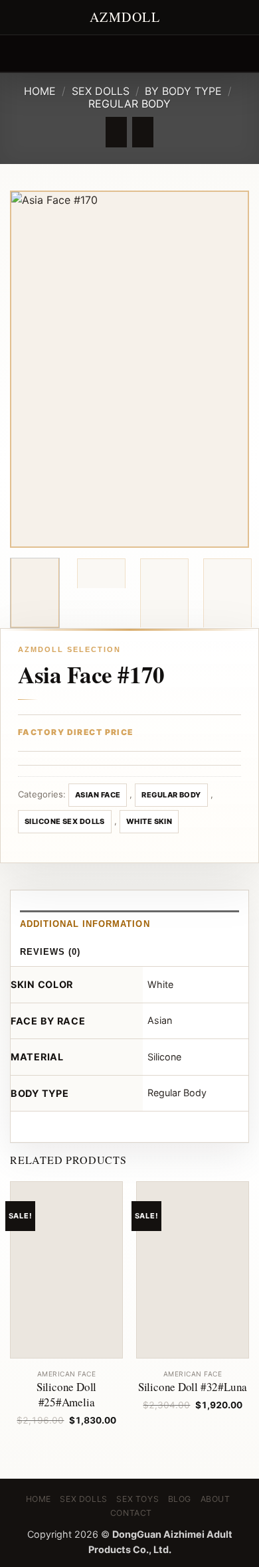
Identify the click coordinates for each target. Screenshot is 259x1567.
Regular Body (129, 103)
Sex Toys (137, 1499)
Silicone (164, 1056)
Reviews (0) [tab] (50, 952)
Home (40, 91)
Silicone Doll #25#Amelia (66, 1395)
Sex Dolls (101, 91)
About (215, 1499)
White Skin (149, 821)
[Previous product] (142, 132)
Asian (159, 1020)
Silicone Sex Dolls (65, 821)
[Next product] (116, 132)
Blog (179, 1499)
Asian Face (97, 794)
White (160, 984)
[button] (17, 53)
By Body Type (183, 91)
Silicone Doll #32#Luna (193, 1387)
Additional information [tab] (85, 924)
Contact (131, 1513)
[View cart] (242, 53)
